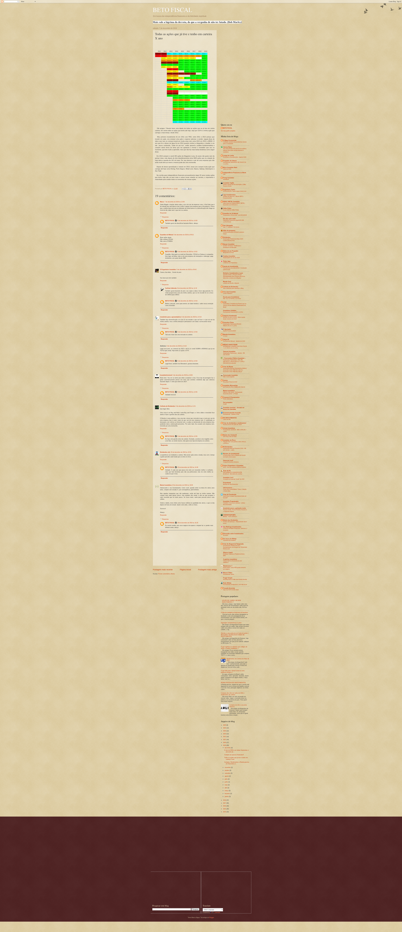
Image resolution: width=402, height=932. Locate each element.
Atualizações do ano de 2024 (231, 257)
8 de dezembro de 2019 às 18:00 (183, 375)
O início (225, 336)
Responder (163, 213)
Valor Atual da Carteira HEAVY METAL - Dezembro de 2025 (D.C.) (234, 204)
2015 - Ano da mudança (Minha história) (234, 467)
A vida (225, 404)
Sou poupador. (228, 402)
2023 (224, 734)
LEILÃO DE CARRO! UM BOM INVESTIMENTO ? (231, 601)
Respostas (165, 217)
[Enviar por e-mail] (183, 189)
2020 (224, 742)
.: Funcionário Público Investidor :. (234, 358)
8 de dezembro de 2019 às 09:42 (186, 269)
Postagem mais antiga (207, 570)
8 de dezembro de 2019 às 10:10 (191, 317)
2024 (224, 731)
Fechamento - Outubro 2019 (231, 414)
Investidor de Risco (229, 440)
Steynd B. (226, 339)
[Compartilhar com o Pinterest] (191, 189)
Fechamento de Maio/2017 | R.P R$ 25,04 (235, 584)
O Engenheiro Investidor (168, 269)
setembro (228, 773)
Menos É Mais (227, 573)
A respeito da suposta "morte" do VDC (234, 479)
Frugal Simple (227, 578)
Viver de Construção (229, 494)
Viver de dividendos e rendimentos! (234, 423)
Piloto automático (228, 399)
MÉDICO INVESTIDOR (230, 344)
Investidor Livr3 (228, 477)
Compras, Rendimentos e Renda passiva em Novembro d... (236, 762)
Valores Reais (227, 147)
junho (226, 782)
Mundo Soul (227, 281)
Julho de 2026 (227, 169)
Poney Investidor (228, 178)
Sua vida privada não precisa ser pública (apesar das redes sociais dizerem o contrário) (234, 150)
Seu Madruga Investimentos (232, 527)
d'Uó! (224, 302)
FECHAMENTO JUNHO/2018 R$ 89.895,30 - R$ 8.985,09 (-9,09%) (232, 473)
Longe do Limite (228, 155)
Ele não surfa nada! (229, 218)
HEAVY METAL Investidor (231, 201)
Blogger (211, 917)
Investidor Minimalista (230, 385)
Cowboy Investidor (229, 256)
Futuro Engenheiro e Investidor (233, 465)
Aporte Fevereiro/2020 (229, 331)
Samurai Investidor (229, 351)
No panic (225, 535)
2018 (224, 800)
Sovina (225, 380)
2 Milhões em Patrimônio (230, 263)
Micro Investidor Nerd (230, 167)
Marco (162, 202)
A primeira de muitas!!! (229, 540)
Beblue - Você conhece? (230, 516)
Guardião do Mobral (166, 234)
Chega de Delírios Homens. (231, 462)
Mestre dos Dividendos (230, 520)
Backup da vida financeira (230, 484)
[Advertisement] (235, 58)
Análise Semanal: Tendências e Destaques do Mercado (232, 246)
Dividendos (226, 237)
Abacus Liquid (228, 552)
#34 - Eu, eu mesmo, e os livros (232, 298)
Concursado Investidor (230, 375)
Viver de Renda (228, 366)
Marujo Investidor (228, 244)
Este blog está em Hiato (230, 436)
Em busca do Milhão (229, 539)
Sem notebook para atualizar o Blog (233, 288)
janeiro (227, 796)
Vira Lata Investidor (229, 292)
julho (226, 779)
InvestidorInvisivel (166, 375)
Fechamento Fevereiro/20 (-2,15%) (233, 312)
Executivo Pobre (228, 322)
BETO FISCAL (172, 9)
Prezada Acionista (229, 588)
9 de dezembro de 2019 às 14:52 (187, 251)
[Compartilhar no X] (187, 189)
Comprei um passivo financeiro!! (234, 755)
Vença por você (228, 460)
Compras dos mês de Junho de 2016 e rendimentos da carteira (232, 693)
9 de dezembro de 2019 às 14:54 (187, 332)
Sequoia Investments (230, 315)
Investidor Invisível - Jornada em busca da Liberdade (233, 408)
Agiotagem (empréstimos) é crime (231, 623)
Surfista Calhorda (171, 288)
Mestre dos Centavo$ (230, 435)
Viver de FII (227, 471)
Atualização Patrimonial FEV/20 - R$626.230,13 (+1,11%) (232, 324)
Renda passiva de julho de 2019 (232, 424)
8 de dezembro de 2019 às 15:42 (177, 346)
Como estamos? (227, 293)
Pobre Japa (226, 261)
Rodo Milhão (227, 583)
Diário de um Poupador (230, 251)
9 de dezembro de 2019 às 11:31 (186, 406)
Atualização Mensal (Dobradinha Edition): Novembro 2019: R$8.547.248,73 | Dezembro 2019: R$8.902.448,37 (235, 370)
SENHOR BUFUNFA (229, 515)
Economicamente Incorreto (232, 413)
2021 (224, 739)
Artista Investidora (229, 428)
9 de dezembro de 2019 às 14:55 (187, 392)
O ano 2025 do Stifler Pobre (231, 210)
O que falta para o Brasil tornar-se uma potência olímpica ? (232, 671)
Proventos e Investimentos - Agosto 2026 (234, 157)
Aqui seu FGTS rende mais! (231, 590)
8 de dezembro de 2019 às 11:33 (187, 288)
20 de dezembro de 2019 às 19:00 (182, 485)
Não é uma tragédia (228, 377)
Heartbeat (226, 179)
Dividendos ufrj (165, 452)
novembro (228, 767)
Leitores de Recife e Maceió (231, 283)
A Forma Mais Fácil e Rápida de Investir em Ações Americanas (234, 456)
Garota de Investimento (230, 266)
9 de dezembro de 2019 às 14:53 (187, 301)
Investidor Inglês (228, 183)
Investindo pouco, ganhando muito (234, 508)
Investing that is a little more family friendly (235, 579)
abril (226, 788)
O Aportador (227, 329)
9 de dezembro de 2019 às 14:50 (187, 220)
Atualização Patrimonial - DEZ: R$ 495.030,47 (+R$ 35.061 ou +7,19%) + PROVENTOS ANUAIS (234, 361)
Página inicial (185, 570)
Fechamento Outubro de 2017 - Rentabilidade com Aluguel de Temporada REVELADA (235, 547)
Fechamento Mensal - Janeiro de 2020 (234, 341)
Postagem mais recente (163, 570)
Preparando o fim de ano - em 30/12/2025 (235, 215)
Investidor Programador (231, 501)
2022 (224, 736)
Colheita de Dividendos (167, 406)
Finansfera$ (227, 482)
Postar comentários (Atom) (166, 574)
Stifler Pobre (227, 208)
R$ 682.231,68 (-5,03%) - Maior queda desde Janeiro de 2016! (234, 318)
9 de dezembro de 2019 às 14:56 (187, 436)
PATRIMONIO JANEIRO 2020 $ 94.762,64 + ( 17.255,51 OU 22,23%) (235, 347)
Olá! (224, 174)
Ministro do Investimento (231, 453)
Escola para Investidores (231, 297)
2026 (224, 725)
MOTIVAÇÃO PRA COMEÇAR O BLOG (234, 387)
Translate (217, 912)
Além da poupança (229, 230)
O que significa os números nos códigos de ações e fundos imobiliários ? (234, 647)
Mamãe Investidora (229, 334)
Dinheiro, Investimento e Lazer (233, 273)
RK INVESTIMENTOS (230, 418)
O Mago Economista (229, 140)
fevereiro (227, 793)
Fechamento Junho (228, 574)
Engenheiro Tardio (229, 189)
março (227, 790)
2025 (224, 728)
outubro (227, 770)
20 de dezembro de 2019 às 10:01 (181, 452)
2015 (224, 809)
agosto (227, 776)
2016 (224, 806)
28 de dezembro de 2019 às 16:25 (187, 523)
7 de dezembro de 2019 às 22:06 (175, 202)
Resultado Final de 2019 (230, 382)
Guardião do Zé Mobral (230, 213)
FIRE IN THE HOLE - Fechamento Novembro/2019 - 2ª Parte (232, 393)
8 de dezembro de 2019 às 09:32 (184, 234)
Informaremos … (228, 487)
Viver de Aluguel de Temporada (233, 544)
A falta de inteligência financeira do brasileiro (234, 612)
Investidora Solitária (229, 310)
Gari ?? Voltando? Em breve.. (231, 227)
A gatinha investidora (230, 559)
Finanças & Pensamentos (231, 397)
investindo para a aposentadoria (170, 317)
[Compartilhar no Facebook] (189, 189)
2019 (224, 745)
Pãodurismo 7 (227, 566)
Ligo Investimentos (229, 195)
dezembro (228, 748)
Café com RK (227, 419)
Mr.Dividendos (227, 447)
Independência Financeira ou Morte (234, 172)
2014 (224, 812)
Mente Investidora (166, 485)
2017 (224, 803)
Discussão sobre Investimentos (233, 533)
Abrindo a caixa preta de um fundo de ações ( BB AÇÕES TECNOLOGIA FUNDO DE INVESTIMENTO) (235, 634)
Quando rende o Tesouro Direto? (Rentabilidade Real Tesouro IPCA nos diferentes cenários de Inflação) (234, 276)
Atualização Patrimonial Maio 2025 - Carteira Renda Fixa (233, 239)
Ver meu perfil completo (228, 131)
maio (226, 785)
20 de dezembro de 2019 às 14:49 (187, 467)
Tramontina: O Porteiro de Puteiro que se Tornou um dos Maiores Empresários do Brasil (234, 305)
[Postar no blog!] (185, 189)
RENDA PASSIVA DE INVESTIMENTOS (233, 682)
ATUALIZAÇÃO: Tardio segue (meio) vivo (234, 191)
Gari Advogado (228, 225)
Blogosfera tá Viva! (228, 252)
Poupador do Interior (230, 160)
